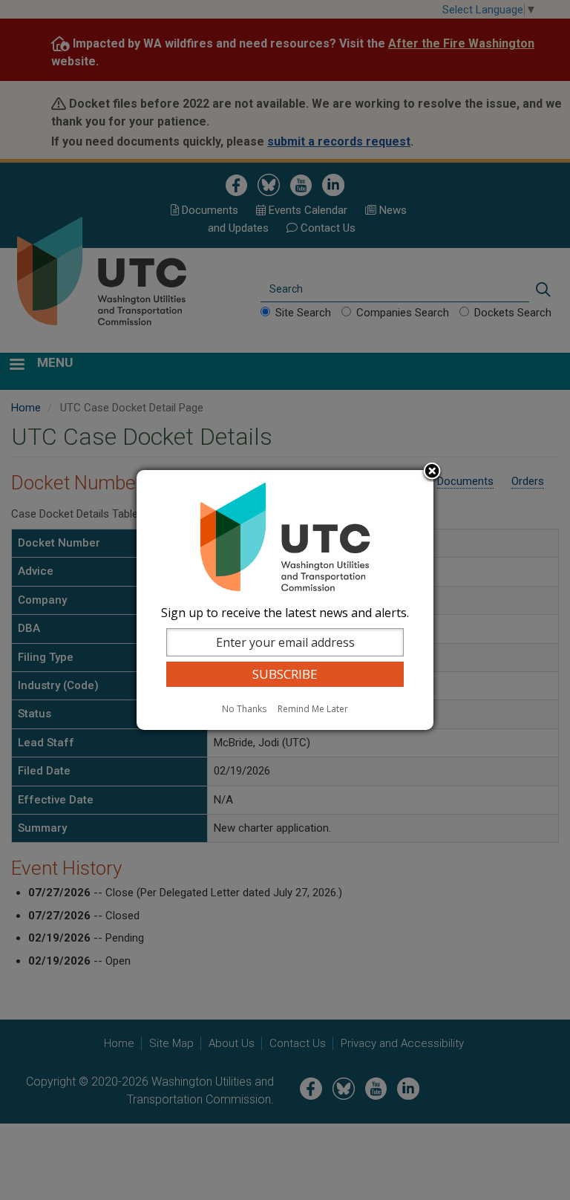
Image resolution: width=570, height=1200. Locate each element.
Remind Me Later (313, 708)
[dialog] (285, 600)
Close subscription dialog (432, 472)
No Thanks (244, 708)
